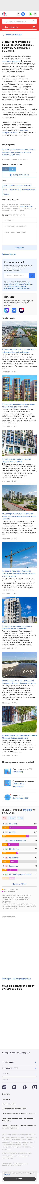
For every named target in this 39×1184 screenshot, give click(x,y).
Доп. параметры (11, 27)
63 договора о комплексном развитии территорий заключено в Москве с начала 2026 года (19, 516)
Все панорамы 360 (20, 798)
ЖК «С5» (12, 832)
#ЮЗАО (6, 194)
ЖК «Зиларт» (14, 858)
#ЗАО (5, 190)
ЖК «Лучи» (13, 824)
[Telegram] (12, 169)
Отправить (19, 248)
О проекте (6, 1094)
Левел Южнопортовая (17, 841)
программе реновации (11, 61)
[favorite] (18, 14)
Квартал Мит (14, 866)
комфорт (12, 818)
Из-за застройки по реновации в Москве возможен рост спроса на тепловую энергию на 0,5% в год (18, 152)
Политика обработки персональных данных (19, 1114)
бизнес (20, 818)
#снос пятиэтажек (28, 190)
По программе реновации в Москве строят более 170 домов (16, 460)
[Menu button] (30, 14)
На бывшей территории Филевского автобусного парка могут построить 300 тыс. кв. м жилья (18, 573)
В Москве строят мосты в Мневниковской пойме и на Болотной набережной (19, 351)
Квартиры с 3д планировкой (18, 785)
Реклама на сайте (9, 1104)
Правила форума (9, 254)
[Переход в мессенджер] (34, 1086)
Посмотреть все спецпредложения (16, 979)
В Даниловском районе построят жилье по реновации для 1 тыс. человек (18, 405)
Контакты (6, 1099)
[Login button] (23, 14)
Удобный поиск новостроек (15, 21)
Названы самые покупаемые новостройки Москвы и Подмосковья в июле (19, 736)
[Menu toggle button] (35, 14)
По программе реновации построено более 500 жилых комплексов (17, 627)
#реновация (14, 190)
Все (4, 818)
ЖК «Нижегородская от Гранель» (21, 874)
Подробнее (6, 1174)
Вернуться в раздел (13, 35)
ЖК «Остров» (14, 849)
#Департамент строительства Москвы (17, 185)
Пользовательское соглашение (14, 1109)
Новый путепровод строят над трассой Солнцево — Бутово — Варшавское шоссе (19, 682)
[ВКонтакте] (5, 169)
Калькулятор (18, 772)
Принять (19, 1179)
